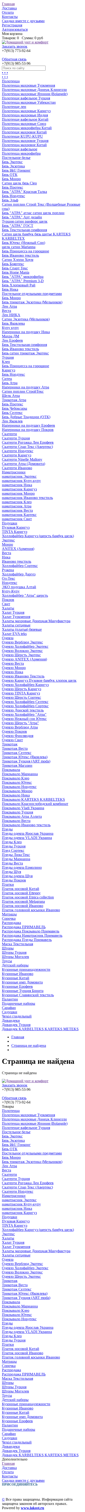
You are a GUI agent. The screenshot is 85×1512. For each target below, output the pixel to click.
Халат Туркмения (16, 617)
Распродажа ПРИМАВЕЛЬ (24, 927)
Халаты (8, 608)
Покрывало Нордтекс (19, 787)
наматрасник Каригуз (19, 489)
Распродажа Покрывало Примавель (30, 931)
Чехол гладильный (17, 1016)
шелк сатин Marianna (18, 247)
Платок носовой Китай (20, 889)
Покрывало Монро (17, 791)
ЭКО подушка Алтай (19, 587)
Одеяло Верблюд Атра (20, 727)
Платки (8, 884)
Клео (6, 362)
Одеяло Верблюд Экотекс (22, 642)
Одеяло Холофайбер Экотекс (25, 646)
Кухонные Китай (15, 978)
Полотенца (11, 81)
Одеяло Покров (14, 731)
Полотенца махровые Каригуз (26, 111)
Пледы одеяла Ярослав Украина (27, 833)
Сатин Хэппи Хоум (17, 260)
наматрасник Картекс (19, 515)
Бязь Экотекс (12, 162)
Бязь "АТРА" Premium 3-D (23, 281)
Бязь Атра (9, 383)
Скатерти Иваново (17, 468)
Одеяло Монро (14, 668)
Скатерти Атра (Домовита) (23, 464)
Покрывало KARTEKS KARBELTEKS (33, 799)
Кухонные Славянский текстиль (28, 995)
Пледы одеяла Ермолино (22, 867)
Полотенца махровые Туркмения (28, 85)
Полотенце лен (14, 107)
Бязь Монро (11, 179)
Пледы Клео (12, 842)
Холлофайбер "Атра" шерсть (25, 595)
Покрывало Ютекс (17, 782)
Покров (8, 600)
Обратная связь (14, 59)
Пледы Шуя (11, 872)
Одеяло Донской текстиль (23, 710)
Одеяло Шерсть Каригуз (21, 689)
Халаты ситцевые (16, 625)
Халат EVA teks (14, 634)
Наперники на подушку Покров (28, 430)
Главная (8, 4)
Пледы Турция (14, 846)
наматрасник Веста (17, 510)
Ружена (8, 570)
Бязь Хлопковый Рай (18, 285)
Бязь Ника (10, 289)
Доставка (9, 8)
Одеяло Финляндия (17, 736)
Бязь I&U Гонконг (16, 170)
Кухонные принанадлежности (26, 969)
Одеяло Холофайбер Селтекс (25, 702)
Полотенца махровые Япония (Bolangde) (35, 94)
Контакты (10, 17)
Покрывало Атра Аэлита (22, 816)
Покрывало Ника (16, 795)
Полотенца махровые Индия (25, 115)
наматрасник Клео (17, 502)
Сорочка (9, 918)
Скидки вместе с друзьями (23, 21)
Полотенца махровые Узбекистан (29, 102)
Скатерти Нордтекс (17, 451)
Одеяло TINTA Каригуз (21, 693)
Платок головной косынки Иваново (31, 910)
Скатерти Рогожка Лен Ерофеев (28, 442)
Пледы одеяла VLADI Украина (27, 838)
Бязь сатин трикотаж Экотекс (25, 353)
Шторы (8, 948)
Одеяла (7, 638)
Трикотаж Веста (15, 748)
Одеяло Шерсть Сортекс (21, 697)
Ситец (7, 379)
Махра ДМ (10, 336)
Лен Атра (9, 306)
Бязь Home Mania (15, 272)
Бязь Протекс (12, 187)
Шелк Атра (11, 396)
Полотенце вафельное (19, 149)
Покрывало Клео (15, 778)
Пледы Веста (12, 863)
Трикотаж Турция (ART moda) (26, 761)
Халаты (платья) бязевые (22, 629)
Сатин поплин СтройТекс (23, 391)
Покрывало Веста (16, 821)
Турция (8, 357)
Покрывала (11, 770)
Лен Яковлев (12, 421)
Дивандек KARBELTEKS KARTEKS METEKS (40, 1029)
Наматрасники (14, 472)
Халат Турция (13, 612)
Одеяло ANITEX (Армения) (24, 659)
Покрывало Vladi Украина (23, 808)
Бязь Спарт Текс (15, 268)
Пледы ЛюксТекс (16, 855)
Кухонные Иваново (17, 974)
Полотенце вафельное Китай (25, 119)
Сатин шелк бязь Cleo (19, 183)
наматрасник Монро (18, 493)
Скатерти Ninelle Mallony (22, 459)
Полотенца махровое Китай (24, 145)
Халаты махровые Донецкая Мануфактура (36, 621)
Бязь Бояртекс (13, 264)
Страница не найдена (28, 1045)
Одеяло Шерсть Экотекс (21, 655)
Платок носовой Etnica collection (28, 897)
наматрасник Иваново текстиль (27, 498)
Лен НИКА (11, 315)
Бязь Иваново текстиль (20, 255)
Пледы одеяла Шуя (17, 876)
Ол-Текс (8, 578)
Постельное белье (16, 158)
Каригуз (8, 370)
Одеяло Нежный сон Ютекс (24, 719)
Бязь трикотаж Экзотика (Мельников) (32, 302)
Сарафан (9, 1008)
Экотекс (8, 540)
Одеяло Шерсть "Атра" (20, 723)
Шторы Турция (14, 952)
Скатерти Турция (16, 438)
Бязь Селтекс (12, 413)
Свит (6, 604)
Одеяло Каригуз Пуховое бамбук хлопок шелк (39, 680)
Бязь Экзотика (13, 166)
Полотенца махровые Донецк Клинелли (34, 90)
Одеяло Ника (12, 672)
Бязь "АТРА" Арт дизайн (22, 217)
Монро (7, 544)
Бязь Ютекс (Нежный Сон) (23, 243)
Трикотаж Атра (14, 400)
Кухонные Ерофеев (17, 986)
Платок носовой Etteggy (21, 893)
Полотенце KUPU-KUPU (22, 136)
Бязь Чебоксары (14, 408)
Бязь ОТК (9, 175)
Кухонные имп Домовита (22, 982)
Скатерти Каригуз (16, 455)
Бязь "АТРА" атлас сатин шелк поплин (33, 213)
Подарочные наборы (18, 1003)
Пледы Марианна (16, 859)
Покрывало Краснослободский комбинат (35, 804)
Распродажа (11, 923)
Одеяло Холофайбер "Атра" (24, 714)
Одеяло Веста (13, 663)
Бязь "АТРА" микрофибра (22, 277)
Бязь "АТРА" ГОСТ (17, 226)
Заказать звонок (14, 46)
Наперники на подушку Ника (26, 332)
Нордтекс (9, 583)
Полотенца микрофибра (21, 153)
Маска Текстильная (17, 944)
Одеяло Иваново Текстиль (23, 676)
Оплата (8, 12)
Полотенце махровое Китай (24, 132)
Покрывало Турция (17, 812)
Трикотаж (9, 744)
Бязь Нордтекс (13, 196)
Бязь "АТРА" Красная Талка (24, 192)
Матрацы (9, 914)
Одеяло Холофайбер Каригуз (25, 685)
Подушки (9, 523)
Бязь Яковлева (13, 323)
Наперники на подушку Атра (25, 387)
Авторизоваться (15, 29)
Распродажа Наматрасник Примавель (32, 935)
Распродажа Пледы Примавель (27, 940)
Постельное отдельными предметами (32, 294)
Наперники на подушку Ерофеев (28, 425)
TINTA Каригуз (14, 532)
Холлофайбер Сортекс (20, 566)
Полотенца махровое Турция (25, 141)
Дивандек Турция (16, 1025)
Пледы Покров (14, 880)
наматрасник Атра (16, 506)
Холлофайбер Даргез (18, 574)
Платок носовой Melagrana (23, 901)
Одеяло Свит (12, 740)
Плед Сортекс (13, 850)
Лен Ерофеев (12, 340)
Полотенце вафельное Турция (26, 98)
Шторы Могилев (15, 957)
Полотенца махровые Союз (24, 124)
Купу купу (10, 328)
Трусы (7, 961)
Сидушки (9, 1012)
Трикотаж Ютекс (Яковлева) (24, 757)
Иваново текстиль (16, 561)
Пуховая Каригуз (16, 527)
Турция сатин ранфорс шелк (24, 221)
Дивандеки (11, 1020)
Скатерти (9, 434)
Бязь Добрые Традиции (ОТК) (26, 417)
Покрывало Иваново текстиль (26, 825)
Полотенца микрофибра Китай (27, 128)
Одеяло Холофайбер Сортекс (25, 706)
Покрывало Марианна (20, 774)
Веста (6, 311)
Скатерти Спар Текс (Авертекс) (27, 447)
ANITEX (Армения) (18, 549)
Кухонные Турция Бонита (22, 991)
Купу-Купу (11, 591)
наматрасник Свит (17, 519)
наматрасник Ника (17, 485)
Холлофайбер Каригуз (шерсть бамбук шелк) (38, 536)
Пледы (7, 829)
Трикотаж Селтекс (16, 753)
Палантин (10, 999)
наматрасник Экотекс (19, 476)
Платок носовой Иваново (22, 906)
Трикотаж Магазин (17, 765)
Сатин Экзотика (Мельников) (26, 319)
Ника (6, 557)
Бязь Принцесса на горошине (25, 251)
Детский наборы (15, 965)
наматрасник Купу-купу (21, 481)
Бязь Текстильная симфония (24, 230)
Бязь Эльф (10, 200)
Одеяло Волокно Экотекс (22, 651)
